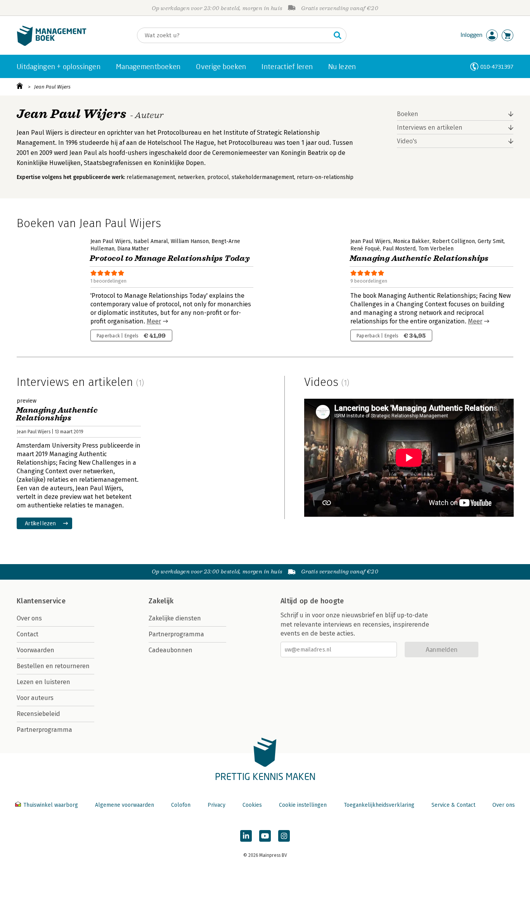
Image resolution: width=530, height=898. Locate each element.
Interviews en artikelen (429, 127)
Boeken (407, 114)
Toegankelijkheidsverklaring (379, 805)
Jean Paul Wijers (52, 87)
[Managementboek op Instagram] (284, 836)
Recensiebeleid (38, 713)
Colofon (181, 805)
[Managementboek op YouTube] (265, 836)
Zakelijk (161, 601)
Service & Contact (453, 805)
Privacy (216, 805)
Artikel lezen (40, 523)
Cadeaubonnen (170, 650)
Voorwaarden (35, 650)
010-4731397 (496, 66)
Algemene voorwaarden (124, 805)
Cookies (252, 805)
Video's (407, 141)
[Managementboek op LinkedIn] (246, 836)
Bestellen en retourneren (53, 666)
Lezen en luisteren (43, 682)
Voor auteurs (35, 698)
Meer (154, 321)
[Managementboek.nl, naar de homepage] (52, 44)
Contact (27, 634)
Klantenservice (41, 601)
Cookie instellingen (303, 805)
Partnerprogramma (44, 729)
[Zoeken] (337, 35)
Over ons (29, 618)
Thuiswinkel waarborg (51, 805)
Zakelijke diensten (175, 618)
